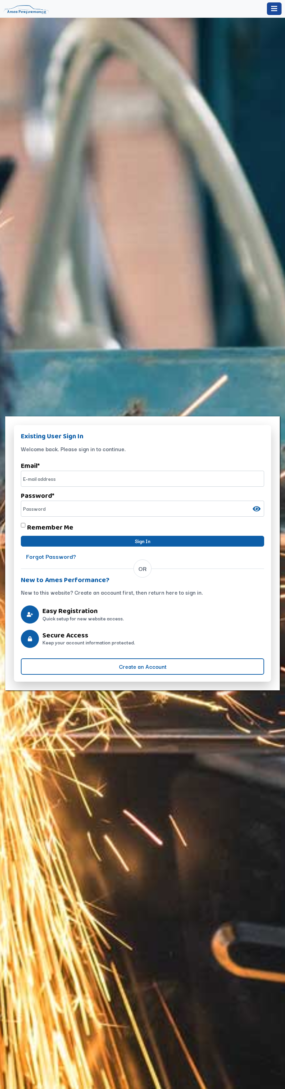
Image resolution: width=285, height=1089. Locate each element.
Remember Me (50, 527)
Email (30, 465)
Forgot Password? (51, 556)
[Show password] (257, 508)
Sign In (142, 541)
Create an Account (142, 666)
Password (37, 495)
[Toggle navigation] (274, 8)
